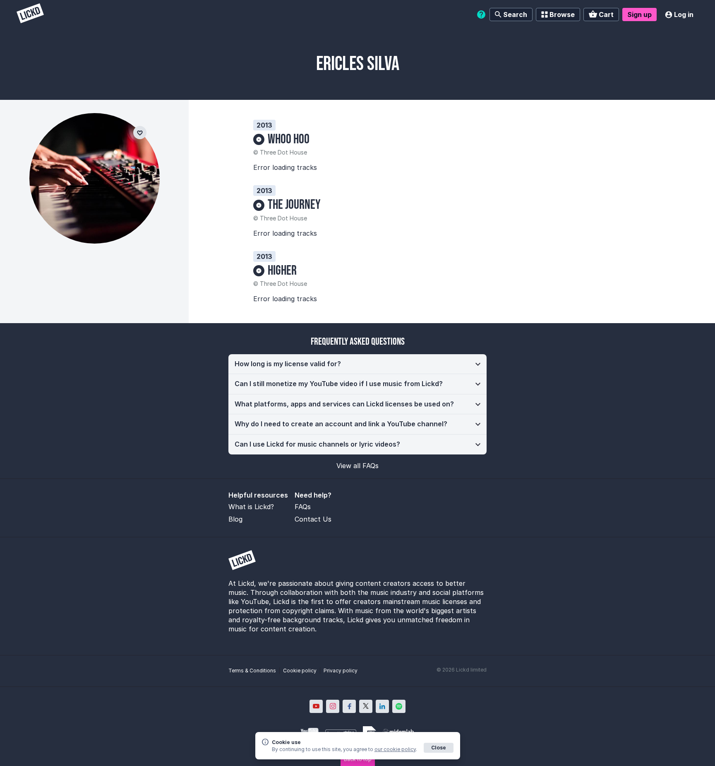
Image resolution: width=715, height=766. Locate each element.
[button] (357, 364)
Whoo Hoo (289, 139)
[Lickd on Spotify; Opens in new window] (398, 706)
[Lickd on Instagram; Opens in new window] (332, 706)
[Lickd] (30, 14)
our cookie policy (395, 749)
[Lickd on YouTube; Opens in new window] (316, 706)
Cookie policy (300, 670)
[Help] (481, 14)
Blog (235, 519)
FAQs (303, 507)
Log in (683, 14)
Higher (282, 271)
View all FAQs (357, 466)
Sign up (639, 14)
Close (438, 747)
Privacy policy (341, 670)
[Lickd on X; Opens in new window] (365, 706)
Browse (562, 14)
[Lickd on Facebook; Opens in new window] (349, 706)
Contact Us (313, 519)
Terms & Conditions (252, 670)
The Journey (294, 205)
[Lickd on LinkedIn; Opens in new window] (382, 706)
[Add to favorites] (139, 132)
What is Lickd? (251, 507)
